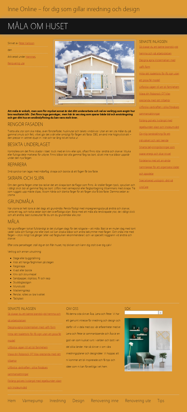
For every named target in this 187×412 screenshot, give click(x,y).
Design (78, 400)
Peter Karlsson (26, 43)
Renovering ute (16, 63)
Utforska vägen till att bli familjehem (159, 87)
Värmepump (32, 400)
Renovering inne (105, 400)
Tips (160, 400)
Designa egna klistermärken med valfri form (32, 327)
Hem (12, 400)
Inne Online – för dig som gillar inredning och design (74, 9)
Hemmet (30, 56)
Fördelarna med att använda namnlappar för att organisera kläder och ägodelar (159, 167)
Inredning (58, 400)
